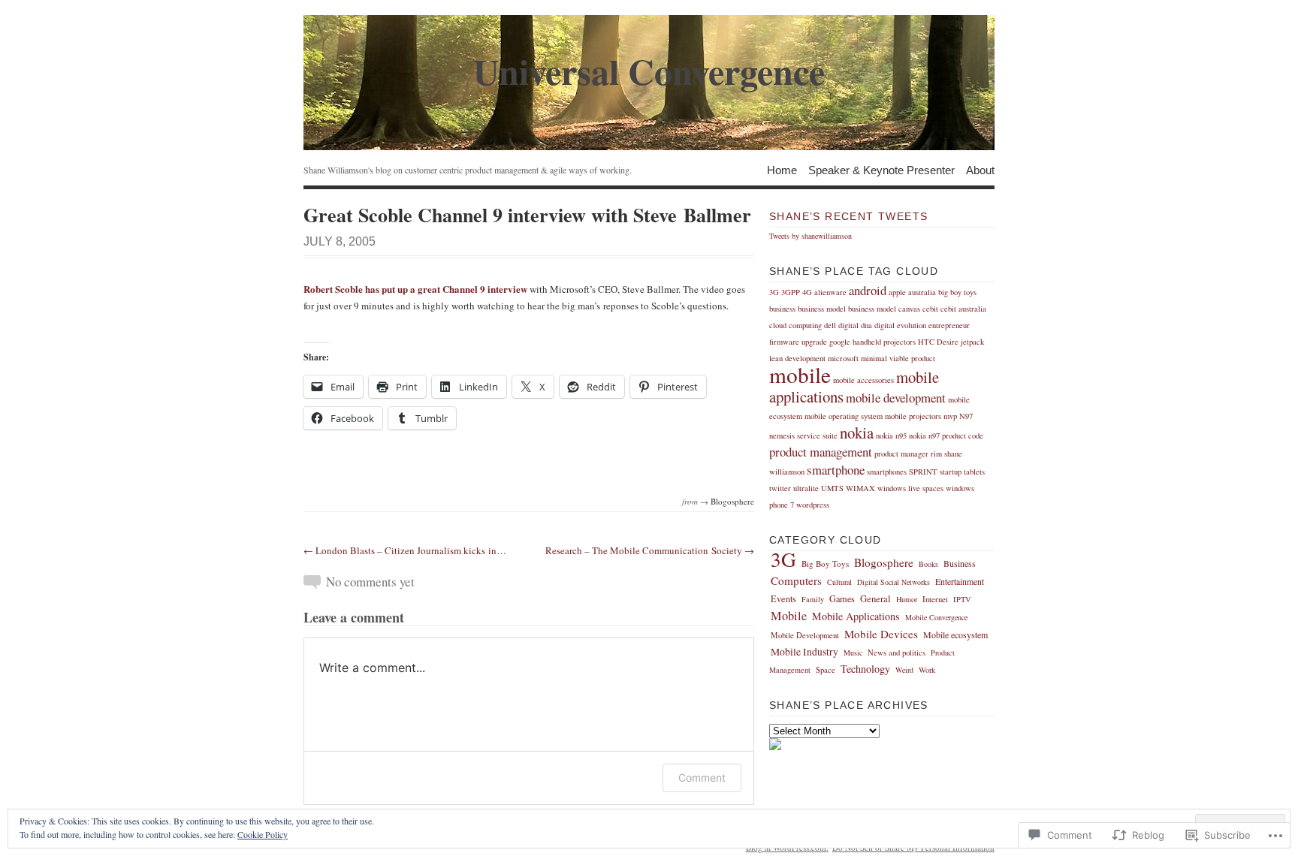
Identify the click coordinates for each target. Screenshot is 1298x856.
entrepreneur (949, 325)
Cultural (839, 582)
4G (807, 292)
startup (950, 471)
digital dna (855, 325)
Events (783, 598)
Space (825, 670)
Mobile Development (805, 635)
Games (842, 598)
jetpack (972, 341)
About (980, 169)
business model (822, 308)
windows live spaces (910, 488)
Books (928, 564)
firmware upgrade (798, 341)
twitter (780, 488)
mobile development (896, 397)
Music (853, 652)
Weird (904, 670)
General (875, 598)
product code (962, 435)
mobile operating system (843, 416)
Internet (935, 599)
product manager (901, 453)
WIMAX (860, 488)
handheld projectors (884, 341)
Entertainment (959, 581)
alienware (830, 292)
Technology (865, 669)
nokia (857, 432)
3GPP (790, 292)
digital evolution (900, 325)
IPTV (962, 599)
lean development (797, 358)
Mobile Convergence (936, 617)
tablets (974, 471)
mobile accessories (863, 380)
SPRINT (923, 471)
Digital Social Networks (893, 582)
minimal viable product (898, 358)
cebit (930, 308)
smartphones (887, 471)
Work (927, 670)
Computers (796, 580)
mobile (800, 374)
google (839, 341)
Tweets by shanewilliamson (810, 236)
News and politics (896, 652)
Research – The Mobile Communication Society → (649, 550)
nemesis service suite (803, 435)
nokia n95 (891, 435)
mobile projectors (913, 416)
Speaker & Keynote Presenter (881, 169)
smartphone (836, 469)
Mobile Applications (856, 616)
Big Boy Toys (825, 563)
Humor (906, 599)
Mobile (789, 615)
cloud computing (795, 325)
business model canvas (884, 308)
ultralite (806, 488)
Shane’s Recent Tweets (848, 216)
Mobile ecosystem (955, 634)
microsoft (843, 358)
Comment (702, 777)
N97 (966, 416)
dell (830, 325)
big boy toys (957, 292)
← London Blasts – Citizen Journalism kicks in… (404, 550)
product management (820, 451)
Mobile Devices (881, 633)
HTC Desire (938, 341)
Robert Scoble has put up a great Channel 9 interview (415, 289)
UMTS (832, 488)
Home (782, 169)
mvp (950, 416)
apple (897, 292)
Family (812, 599)
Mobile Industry (804, 652)
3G (774, 292)
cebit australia (963, 308)
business (782, 308)
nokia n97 (924, 435)
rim (936, 453)
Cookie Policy (262, 834)
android (867, 290)
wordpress (812, 504)
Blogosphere (732, 501)
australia (922, 292)
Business (959, 563)
